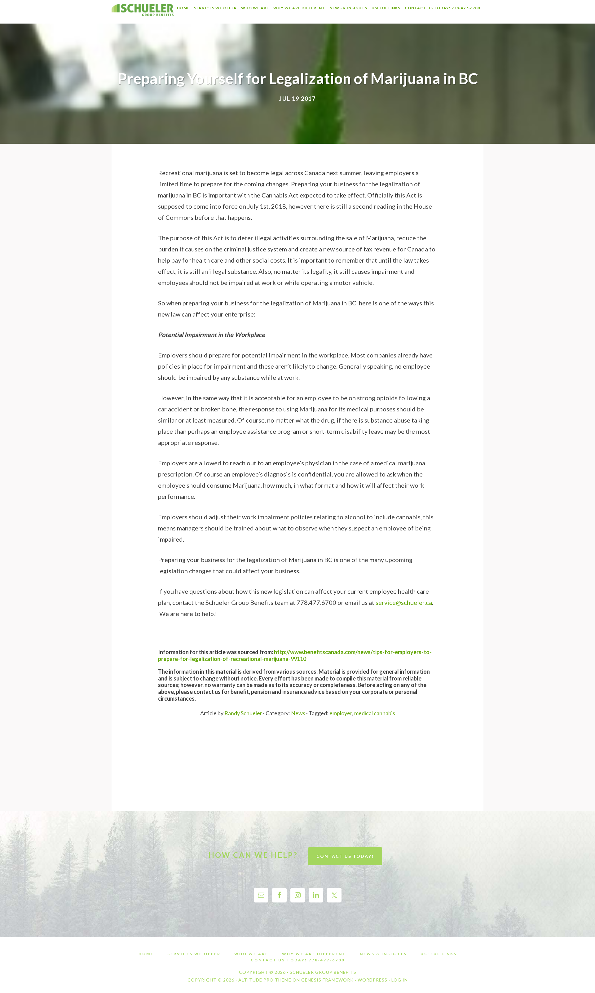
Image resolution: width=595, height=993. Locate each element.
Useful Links (439, 954)
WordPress (372, 979)
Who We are (251, 954)
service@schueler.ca (404, 602)
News (298, 713)
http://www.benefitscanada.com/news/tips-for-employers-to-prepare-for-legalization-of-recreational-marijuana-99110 (295, 655)
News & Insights (383, 954)
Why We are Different (314, 954)
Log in (399, 979)
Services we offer (194, 954)
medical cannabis (374, 713)
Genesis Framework (327, 979)
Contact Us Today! (345, 856)
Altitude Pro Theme (264, 979)
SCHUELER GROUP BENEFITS (143, 12)
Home (146, 954)
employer (340, 713)
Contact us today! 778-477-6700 (298, 960)
